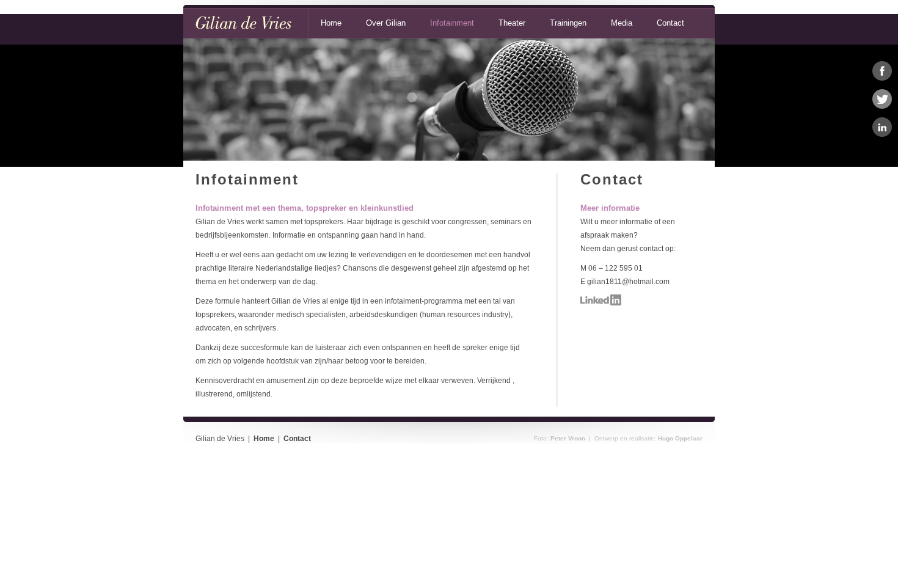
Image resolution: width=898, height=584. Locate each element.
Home (331, 22)
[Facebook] (882, 71)
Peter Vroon (567, 438)
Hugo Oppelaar (680, 438)
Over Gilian (386, 22)
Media (621, 22)
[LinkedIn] (882, 127)
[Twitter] (882, 99)
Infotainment (452, 22)
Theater (511, 22)
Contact (670, 22)
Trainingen (568, 22)
